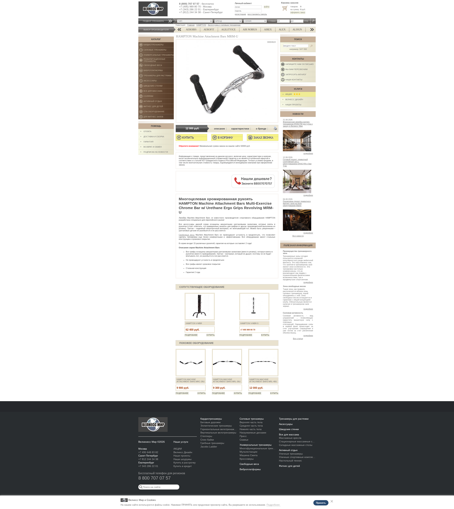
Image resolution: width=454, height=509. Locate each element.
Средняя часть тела (251, 425)
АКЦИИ (289, 94)
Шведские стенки (158, 86)
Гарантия (148, 142)
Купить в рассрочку (184, 462)
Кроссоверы (247, 458)
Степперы (206, 436)
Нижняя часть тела (251, 429)
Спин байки (207, 439)
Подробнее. (273, 504)
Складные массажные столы (295, 445)
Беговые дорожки (210, 422)
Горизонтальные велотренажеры (218, 429)
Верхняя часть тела (251, 422)
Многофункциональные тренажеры (258, 448)
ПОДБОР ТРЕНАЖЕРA (153, 21)
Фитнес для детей (158, 107)
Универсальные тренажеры (158, 56)
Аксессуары (158, 81)
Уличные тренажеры (291, 453)
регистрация (240, 14)
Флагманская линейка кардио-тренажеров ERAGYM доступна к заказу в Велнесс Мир (298, 124)
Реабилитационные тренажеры (158, 60)
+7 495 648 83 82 (148, 452)
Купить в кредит (182, 466)
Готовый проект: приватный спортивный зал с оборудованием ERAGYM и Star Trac (297, 162)
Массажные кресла (290, 437)
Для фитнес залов (154, 117)
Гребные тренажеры (212, 443)
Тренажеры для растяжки (158, 76)
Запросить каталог (295, 74)
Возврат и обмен (152, 147)
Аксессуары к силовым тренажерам (224, 25)
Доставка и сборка (153, 136)
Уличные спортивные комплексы (297, 457)
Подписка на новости (155, 152)
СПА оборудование (158, 112)
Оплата (147, 131)
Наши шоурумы (182, 459)
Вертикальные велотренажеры (218, 432)
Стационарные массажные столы (297, 441)
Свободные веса (158, 66)
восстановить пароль (257, 14)
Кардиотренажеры (158, 45)
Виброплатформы (153, 71)
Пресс (243, 436)
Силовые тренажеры (158, 50)
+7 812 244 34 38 (148, 459)
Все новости (298, 236)
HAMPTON (201, 25)
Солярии (158, 97)
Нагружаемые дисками (253, 432)
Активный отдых (158, 102)
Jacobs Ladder (208, 446)
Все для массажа (158, 92)
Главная (191, 25)
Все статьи (298, 339)
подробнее (308, 153)
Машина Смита (249, 455)
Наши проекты (293, 105)
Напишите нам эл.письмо (299, 64)
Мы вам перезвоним (296, 69)
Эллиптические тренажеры (216, 425)
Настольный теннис (290, 460)
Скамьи (244, 439)
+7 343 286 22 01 (148, 466)
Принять (321, 503)
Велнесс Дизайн (294, 99)
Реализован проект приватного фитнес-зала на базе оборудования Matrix (297, 203)
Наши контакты (293, 80)
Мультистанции (248, 451)
